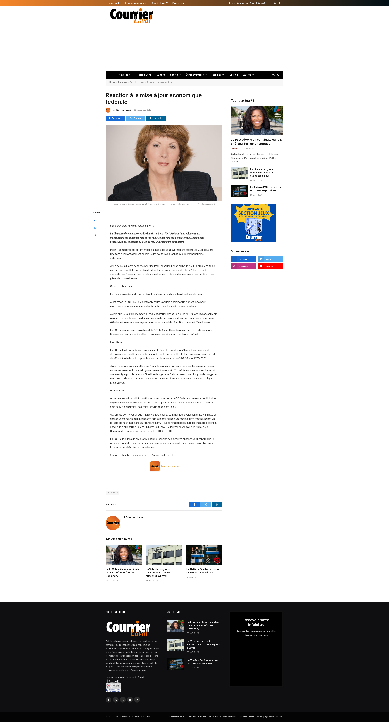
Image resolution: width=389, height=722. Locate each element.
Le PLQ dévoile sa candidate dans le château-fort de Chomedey (122, 572)
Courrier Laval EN (160, 3)
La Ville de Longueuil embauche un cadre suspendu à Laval (158, 572)
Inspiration (218, 74)
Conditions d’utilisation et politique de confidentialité (212, 717)
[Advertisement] (194, 48)
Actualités (124, 74)
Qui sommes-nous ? (274, 717)
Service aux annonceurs (136, 3)
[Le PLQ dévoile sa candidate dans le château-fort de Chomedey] (124, 555)
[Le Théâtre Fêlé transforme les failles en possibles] (204, 555)
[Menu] (111, 74)
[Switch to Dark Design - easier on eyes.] (273, 75)
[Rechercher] (278, 74)
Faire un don (178, 3)
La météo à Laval (238, 3)
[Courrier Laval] (131, 15)
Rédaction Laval (123, 110)
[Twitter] (95, 228)
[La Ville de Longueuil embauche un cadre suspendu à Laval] (164, 555)
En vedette (112, 493)
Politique (235, 149)
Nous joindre (115, 3)
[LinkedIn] (95, 235)
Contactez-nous (176, 717)
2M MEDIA (147, 717)
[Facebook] (95, 221)
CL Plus (233, 74)
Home (112, 82)
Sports (174, 74)
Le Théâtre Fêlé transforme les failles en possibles (202, 571)
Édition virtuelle (195, 74)
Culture (160, 74)
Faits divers (144, 74)
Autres (247, 74)
